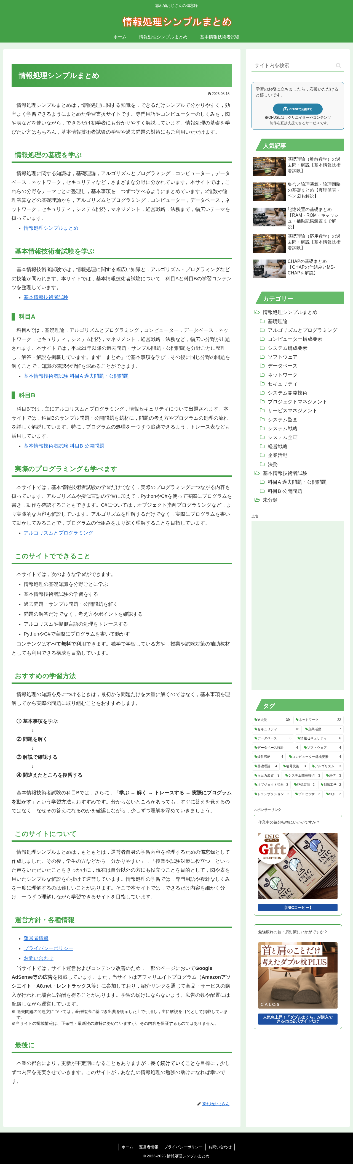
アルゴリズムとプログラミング (58, 533)
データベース (283, 366)
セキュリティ (283, 384)
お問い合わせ (39, 958)
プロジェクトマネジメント (297, 401)
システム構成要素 (287, 348)
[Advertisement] (293, 604)
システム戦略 (283, 428)
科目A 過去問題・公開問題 (297, 482)
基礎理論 (278, 321)
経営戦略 (278, 446)
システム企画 (283, 437)
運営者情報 (36, 938)
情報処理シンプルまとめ (51, 228)
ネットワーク (283, 375)
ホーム (127, 1147)
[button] (338, 65)
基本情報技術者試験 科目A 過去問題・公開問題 (76, 376)
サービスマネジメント (292, 410)
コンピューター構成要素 (295, 339)
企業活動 (278, 455)
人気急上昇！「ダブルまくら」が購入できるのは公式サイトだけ (298, 1019)
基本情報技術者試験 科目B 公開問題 (64, 446)
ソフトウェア (283, 357)
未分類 (270, 500)
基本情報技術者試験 (46, 297)
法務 (273, 464)
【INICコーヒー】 (297, 907)
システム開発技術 (287, 393)
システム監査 (283, 419)
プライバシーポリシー (48, 948)
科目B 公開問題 (285, 491)
